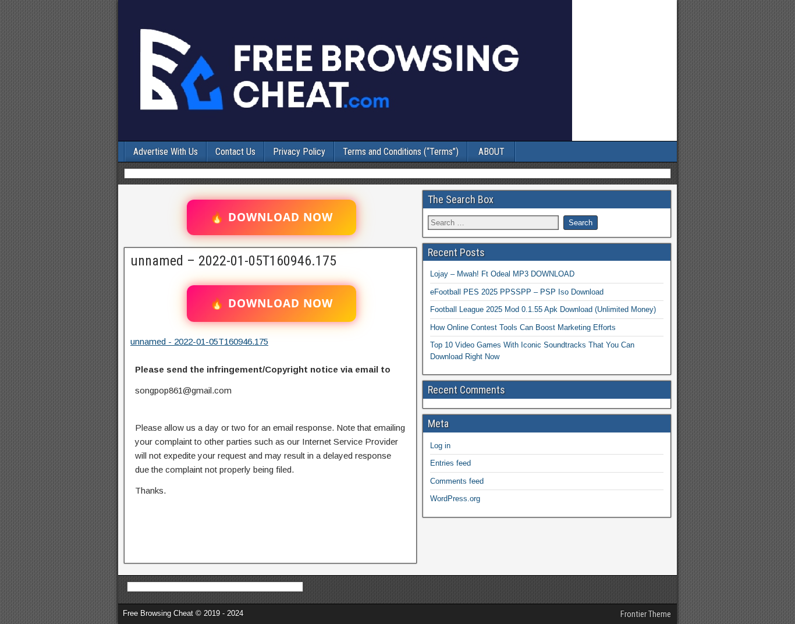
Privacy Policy (299, 151)
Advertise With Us (165, 151)
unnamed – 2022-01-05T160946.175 (233, 261)
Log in (440, 445)
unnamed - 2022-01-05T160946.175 (199, 341)
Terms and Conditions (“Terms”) (401, 151)
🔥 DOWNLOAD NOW (271, 217)
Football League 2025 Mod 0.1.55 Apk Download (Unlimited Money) (543, 309)
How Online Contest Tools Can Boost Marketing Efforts (523, 327)
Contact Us (235, 151)
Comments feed (457, 481)
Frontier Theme (645, 614)
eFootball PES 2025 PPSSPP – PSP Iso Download (517, 292)
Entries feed (450, 463)
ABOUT (491, 151)
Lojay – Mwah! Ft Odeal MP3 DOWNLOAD (502, 274)
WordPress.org (455, 498)
